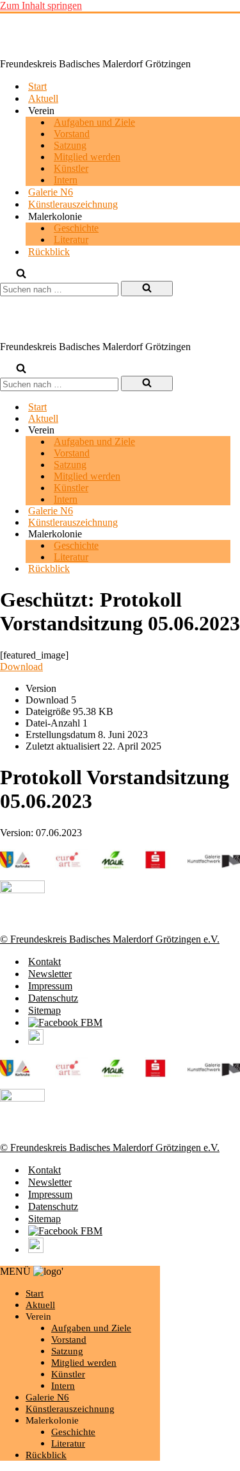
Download (21, 666)
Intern (65, 179)
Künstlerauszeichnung (73, 204)
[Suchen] (21, 274)
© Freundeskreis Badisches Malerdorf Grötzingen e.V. (110, 939)
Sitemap (44, 1010)
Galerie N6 (50, 192)
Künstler (71, 168)
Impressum (50, 985)
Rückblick (49, 251)
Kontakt (44, 961)
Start (37, 86)
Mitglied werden (87, 156)
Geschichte (76, 228)
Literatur (71, 239)
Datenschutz (53, 998)
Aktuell (43, 98)
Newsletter (50, 973)
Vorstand (72, 133)
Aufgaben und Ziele (94, 122)
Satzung (70, 145)
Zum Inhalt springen (41, 5)
